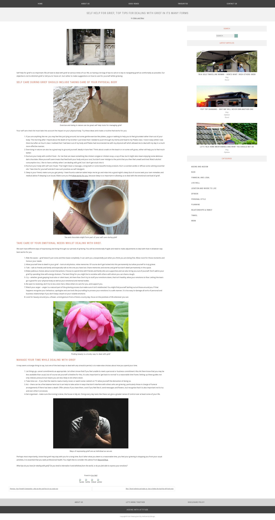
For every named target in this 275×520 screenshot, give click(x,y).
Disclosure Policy (196, 502)
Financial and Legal (200, 178)
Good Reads (134, 4)
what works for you (80, 175)
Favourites (183, 4)
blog (226, 77)
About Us (85, 4)
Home (40, 4)
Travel (227, 80)
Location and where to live (203, 188)
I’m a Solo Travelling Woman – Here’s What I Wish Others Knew (227, 74)
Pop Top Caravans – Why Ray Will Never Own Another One (226, 109)
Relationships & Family (201, 210)
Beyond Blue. (103, 460)
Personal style (198, 199)
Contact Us (232, 4)
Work (193, 221)
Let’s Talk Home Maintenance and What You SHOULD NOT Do (227, 147)
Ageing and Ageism (199, 167)
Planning (195, 205)
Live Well (94, 475)
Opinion (227, 115)
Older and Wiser (138, 18)
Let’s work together (135, 502)
